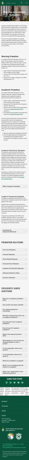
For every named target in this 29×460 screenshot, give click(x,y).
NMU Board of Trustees (11, 444)
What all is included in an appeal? (13, 361)
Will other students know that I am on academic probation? (13, 316)
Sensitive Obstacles (9, 277)
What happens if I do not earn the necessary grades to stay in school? (13, 342)
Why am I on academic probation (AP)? (13, 299)
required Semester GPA (16, 109)
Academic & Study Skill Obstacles (13, 268)
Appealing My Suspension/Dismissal (9, 231)
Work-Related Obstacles (10, 259)
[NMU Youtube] (18, 382)
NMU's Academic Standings (11, 186)
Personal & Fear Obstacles (11, 264)
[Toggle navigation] (21, 3)
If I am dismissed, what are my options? (12, 355)
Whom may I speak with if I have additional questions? (13, 372)
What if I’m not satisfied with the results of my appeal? (13, 366)
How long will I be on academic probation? (12, 322)
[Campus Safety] (19, 436)
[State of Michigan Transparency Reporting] (10, 436)
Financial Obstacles (9, 254)
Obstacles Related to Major (11, 273)
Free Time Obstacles (9, 250)
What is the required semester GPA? (12, 335)
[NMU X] (14, 382)
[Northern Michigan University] (2, 3)
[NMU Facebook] (6, 382)
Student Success (11, 3)
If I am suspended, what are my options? (12, 349)
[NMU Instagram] (10, 382)
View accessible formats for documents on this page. (14, 447)
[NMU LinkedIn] (22, 382)
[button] (26, 3)
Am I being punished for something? (10, 310)
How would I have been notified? (13, 305)
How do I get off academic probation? (11, 328)
